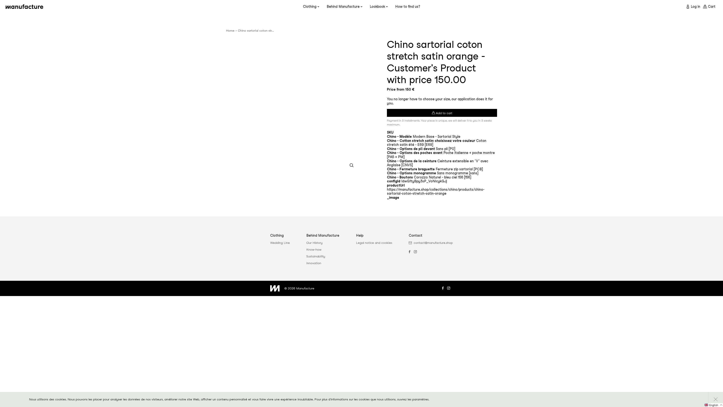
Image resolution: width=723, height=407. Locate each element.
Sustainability (315, 256)
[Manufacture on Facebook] (409, 252)
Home (230, 30)
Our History (314, 242)
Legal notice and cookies (374, 242)
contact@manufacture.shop (433, 242)
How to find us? (407, 6)
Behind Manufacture (343, 6)
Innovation (313, 263)
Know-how (313, 249)
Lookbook (377, 6)
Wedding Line (280, 242)
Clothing (310, 6)
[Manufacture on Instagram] (415, 252)
